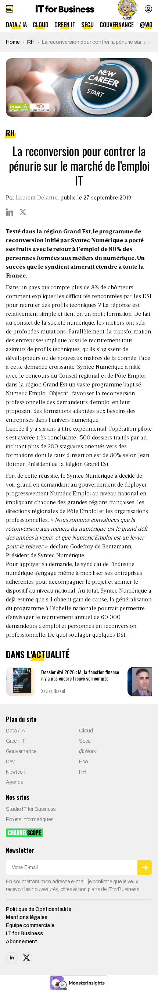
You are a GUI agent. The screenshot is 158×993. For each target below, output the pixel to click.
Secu (87, 24)
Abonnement (21, 941)
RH (31, 42)
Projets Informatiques (29, 819)
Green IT (64, 24)
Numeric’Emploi (26, 394)
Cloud (41, 24)
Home (13, 42)
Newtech (15, 772)
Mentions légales (26, 917)
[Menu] (9, 9)
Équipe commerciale (30, 925)
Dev (10, 761)
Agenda (15, 782)
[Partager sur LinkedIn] (9, 212)
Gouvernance (117, 24)
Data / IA (16, 24)
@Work (87, 751)
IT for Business (24, 933)
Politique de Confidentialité (38, 909)
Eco (83, 761)
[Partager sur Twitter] (22, 212)
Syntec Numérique (100, 367)
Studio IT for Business (30, 809)
